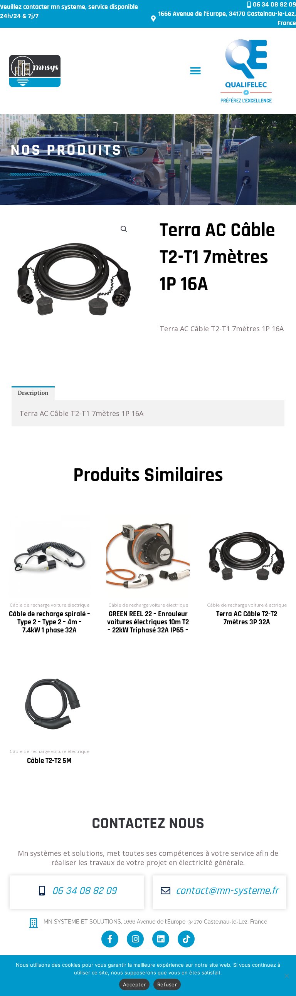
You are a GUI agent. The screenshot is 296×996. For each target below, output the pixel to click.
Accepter (134, 984)
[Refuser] (286, 975)
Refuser (167, 984)
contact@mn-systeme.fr (227, 890)
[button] (195, 71)
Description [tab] (33, 393)
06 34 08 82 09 (84, 890)
